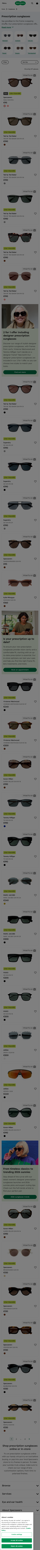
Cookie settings (16, 1534)
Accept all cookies (17, 1540)
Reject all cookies (17, 1546)
